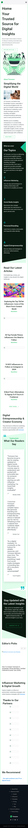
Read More (14, 311)
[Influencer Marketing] (4, 177)
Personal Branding (11, 226)
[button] (26, 2)
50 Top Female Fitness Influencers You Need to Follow (14, 337)
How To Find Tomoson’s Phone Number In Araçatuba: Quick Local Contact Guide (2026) (13, 668)
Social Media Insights (11, 202)
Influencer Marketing (11, 180)
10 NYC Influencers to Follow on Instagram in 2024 (14, 366)
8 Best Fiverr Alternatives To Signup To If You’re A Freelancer (14, 394)
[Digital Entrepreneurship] (4, 242)
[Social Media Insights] (4, 199)
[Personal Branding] (4, 222)
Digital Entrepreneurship (13, 246)
